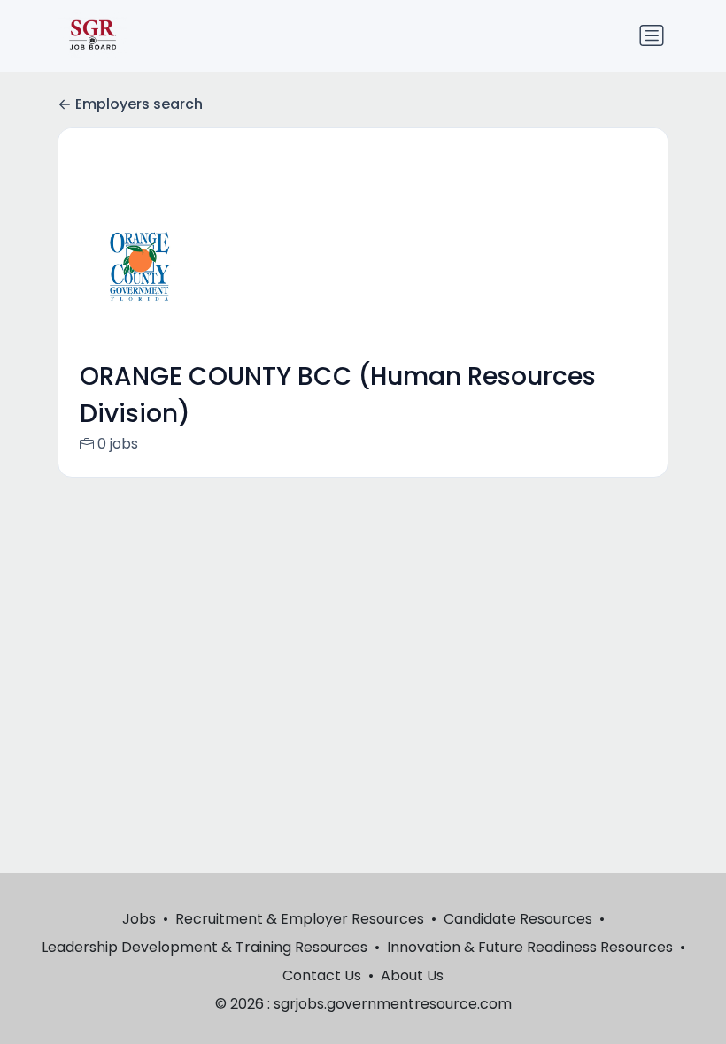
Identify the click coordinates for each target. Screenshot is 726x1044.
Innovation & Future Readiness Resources (530, 947)
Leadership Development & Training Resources (204, 947)
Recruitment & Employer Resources (299, 919)
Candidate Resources (518, 919)
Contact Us (321, 975)
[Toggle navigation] (651, 35)
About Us (412, 975)
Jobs (139, 919)
